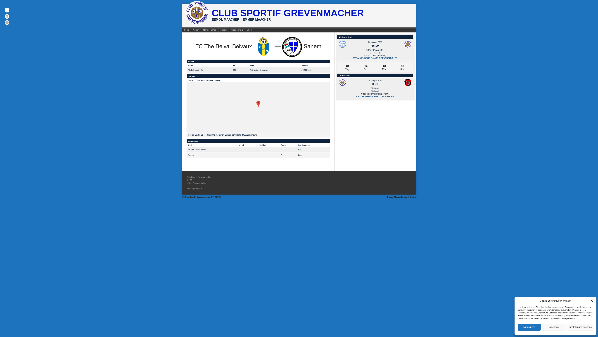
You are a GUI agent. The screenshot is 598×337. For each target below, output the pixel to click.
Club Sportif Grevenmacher (288, 13)
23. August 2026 (375, 42)
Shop (249, 29)
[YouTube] (7, 22)
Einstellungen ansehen (580, 327)
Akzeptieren (529, 327)
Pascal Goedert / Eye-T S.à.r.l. (401, 196)
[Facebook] (7, 10)
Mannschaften (209, 29)
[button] (591, 300)
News (186, 29)
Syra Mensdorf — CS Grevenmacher (375, 58)
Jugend (224, 29)
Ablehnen (554, 327)
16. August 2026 (375, 80)
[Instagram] (7, 16)
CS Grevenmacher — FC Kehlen (375, 96)
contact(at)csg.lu (194, 188)
